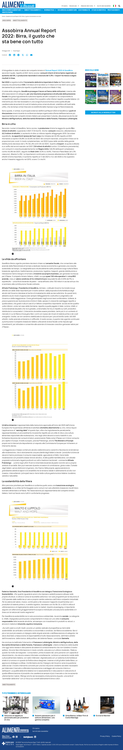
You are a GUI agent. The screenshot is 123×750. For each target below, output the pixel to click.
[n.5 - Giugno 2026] (103, 97)
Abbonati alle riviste (87, 6)
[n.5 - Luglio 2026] (103, 80)
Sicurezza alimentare (67, 10)
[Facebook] (13, 737)
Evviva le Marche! (103, 715)
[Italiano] (114, 5)
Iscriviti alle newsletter (104, 6)
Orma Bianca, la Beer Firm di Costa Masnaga (76, 716)
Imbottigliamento (32, 10)
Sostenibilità (84, 10)
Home (3, 16)
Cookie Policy (116, 736)
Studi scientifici (99, 10)
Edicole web (73, 6)
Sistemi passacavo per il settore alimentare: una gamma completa (45, 717)
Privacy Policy (105, 736)
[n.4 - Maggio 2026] (115, 80)
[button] (119, 6)
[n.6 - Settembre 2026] (90, 80)
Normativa (49, 10)
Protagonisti (114, 10)
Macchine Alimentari (11, 10)
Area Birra (6, 20)
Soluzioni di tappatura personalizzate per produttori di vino (16, 717)
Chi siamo (64, 6)
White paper (7, 12)
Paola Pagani (16, 51)
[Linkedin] (17, 737)
